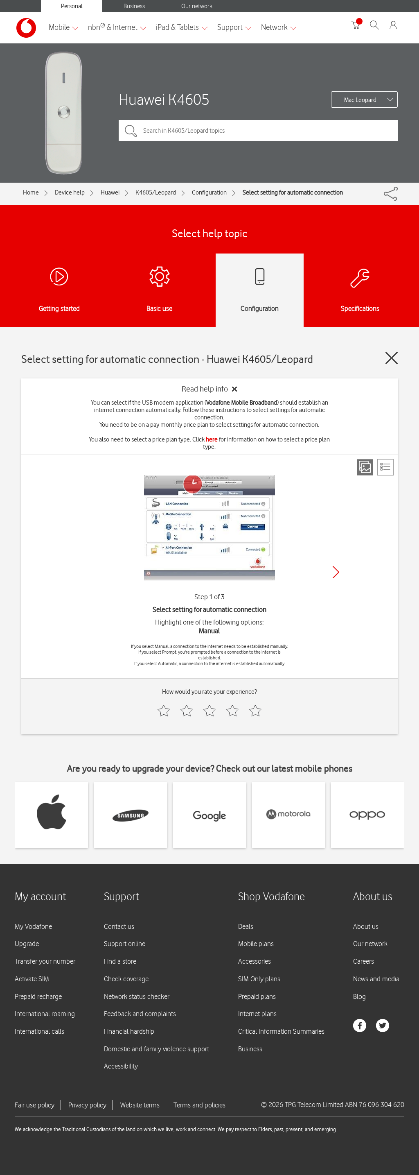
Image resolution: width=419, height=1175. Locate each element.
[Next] (336, 572)
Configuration (209, 192)
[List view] (385, 467)
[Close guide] (391, 358)
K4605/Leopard (155, 192)
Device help (70, 192)
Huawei (110, 192)
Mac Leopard (360, 100)
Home (31, 192)
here (212, 439)
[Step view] (365, 467)
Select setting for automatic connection (293, 192)
